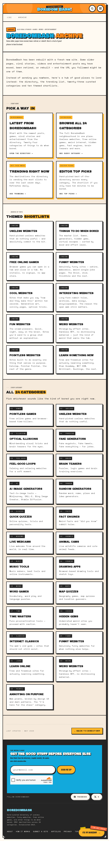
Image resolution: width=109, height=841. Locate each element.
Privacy (68, 831)
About (10, 831)
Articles (56, 831)
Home (9, 17)
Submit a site (40, 831)
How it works (23, 831)
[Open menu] (100, 8)
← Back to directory (87, 731)
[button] (92, 8)
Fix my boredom (89, 832)
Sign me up (66, 769)
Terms (78, 831)
